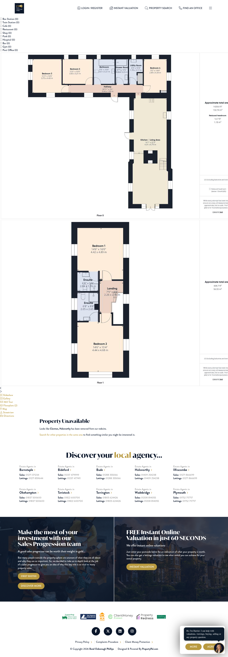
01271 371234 (29, 475)
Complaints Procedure (107, 642)
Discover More (31, 586)
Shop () (7, 33)
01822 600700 (69, 497)
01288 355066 (107, 475)
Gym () (7, 46)
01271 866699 (183, 475)
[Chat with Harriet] (219, 648)
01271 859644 (31, 478)
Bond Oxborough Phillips (101, 649)
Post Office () (10, 50)
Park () (7, 36)
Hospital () (9, 39)
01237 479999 (68, 475)
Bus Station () (10, 19)
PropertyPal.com (150, 649)
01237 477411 (69, 478)
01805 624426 (107, 497)
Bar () (6, 43)
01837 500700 (28, 576)
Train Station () (11, 22)
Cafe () (7, 26)
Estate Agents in (27, 468)
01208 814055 (145, 497)
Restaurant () (10, 29)
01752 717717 (183, 497)
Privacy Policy (82, 642)
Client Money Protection (138, 642)
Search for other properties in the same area (61, 435)
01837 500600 (30, 497)
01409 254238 (145, 475)
